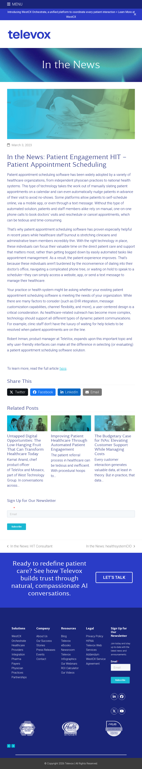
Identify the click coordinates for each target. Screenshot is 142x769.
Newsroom (68, 649)
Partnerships (19, 677)
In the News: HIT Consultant (29, 546)
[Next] (13, 746)
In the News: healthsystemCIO (109, 546)
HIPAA (90, 641)
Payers (16, 663)
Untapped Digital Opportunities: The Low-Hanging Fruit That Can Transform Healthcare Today (25, 445)
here (63, 368)
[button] (135, 14)
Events (40, 654)
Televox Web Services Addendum (94, 650)
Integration (18, 654)
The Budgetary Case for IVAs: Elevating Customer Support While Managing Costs (113, 445)
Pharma (16, 659)
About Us (41, 636)
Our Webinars (69, 663)
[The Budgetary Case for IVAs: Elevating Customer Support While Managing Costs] (115, 423)
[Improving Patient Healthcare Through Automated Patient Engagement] (71, 423)
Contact (41, 659)
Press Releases (45, 649)
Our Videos (67, 672)
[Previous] (9, 746)
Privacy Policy (94, 636)
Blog (64, 636)
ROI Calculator (70, 668)
